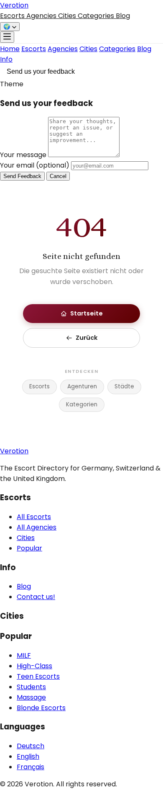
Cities (68, 16)
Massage (31, 697)
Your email (34, 165)
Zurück (86, 337)
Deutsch (30, 746)
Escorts (13, 16)
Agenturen (82, 386)
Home (10, 49)
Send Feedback (22, 176)
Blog (123, 16)
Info (6, 59)
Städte (124, 386)
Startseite (86, 313)
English (28, 756)
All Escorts (34, 517)
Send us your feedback (41, 71)
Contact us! (36, 597)
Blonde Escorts (41, 708)
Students (31, 687)
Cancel (58, 176)
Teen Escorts (38, 676)
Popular (29, 548)
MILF (24, 655)
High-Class (34, 666)
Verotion (14, 5)
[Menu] (7, 37)
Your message (24, 155)
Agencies (42, 16)
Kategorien (81, 404)
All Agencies (36, 527)
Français (30, 767)
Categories (97, 16)
